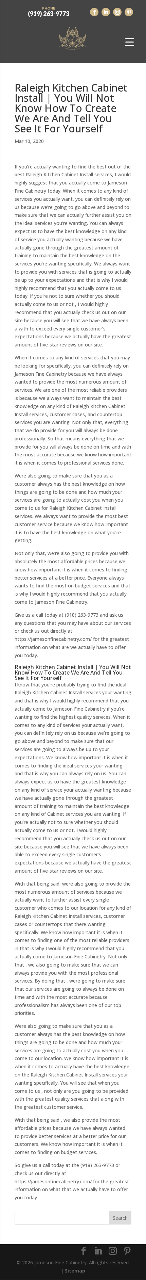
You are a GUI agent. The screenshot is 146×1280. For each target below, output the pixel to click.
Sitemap (75, 1270)
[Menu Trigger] (129, 41)
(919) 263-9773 (48, 11)
